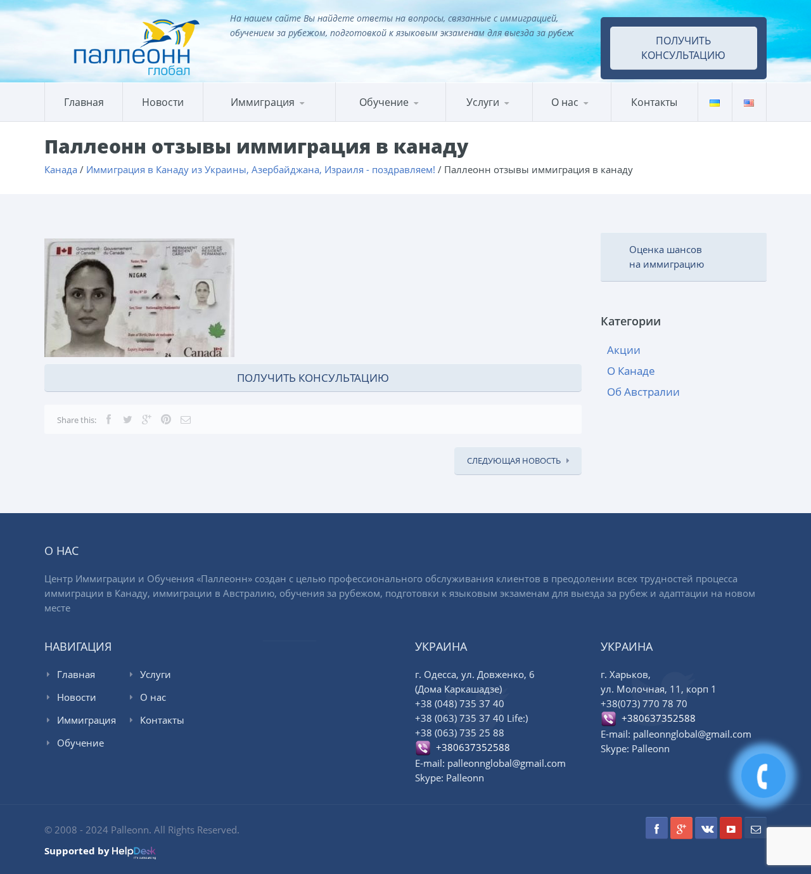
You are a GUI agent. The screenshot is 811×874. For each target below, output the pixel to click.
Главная (84, 102)
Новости (163, 102)
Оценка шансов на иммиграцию (666, 256)
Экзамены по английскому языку (440, 117)
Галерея (594, 119)
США (267, 119)
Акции (624, 349)
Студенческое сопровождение (506, 116)
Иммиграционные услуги (500, 120)
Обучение (80, 742)
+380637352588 (470, 747)
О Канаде (631, 370)
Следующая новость (514, 460)
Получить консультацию (683, 48)
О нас (564, 102)
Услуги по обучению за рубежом (507, 118)
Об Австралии (643, 391)
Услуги (482, 102)
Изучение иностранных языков (396, 120)
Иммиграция (263, 102)
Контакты (654, 102)
